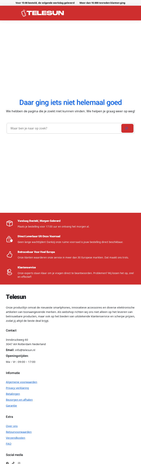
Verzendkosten (15, 438)
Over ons (12, 426)
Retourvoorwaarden (19, 432)
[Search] (127, 128)
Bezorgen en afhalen (19, 399)
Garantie (11, 405)
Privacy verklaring (17, 388)
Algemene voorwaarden (21, 382)
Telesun (16, 296)
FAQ (8, 443)
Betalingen (13, 394)
